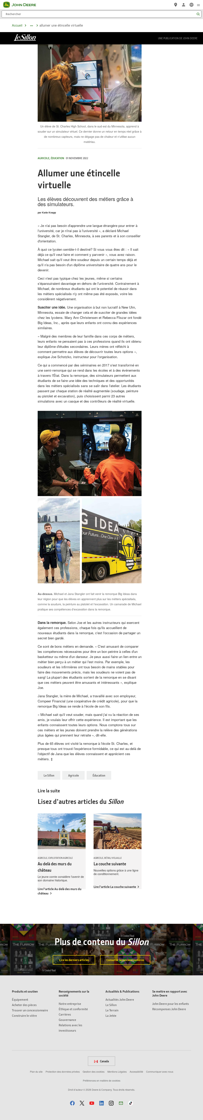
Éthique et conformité (73, 1009)
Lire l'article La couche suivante (115, 887)
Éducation (99, 775)
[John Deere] (22, 5)
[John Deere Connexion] (184, 5)
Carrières (65, 1014)
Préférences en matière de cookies (101, 1080)
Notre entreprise (70, 1003)
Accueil (17, 25)
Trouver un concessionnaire (30, 1010)
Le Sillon (49, 775)
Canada (104, 1061)
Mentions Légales (117, 1071)
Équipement (20, 999)
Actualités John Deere (119, 999)
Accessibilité (136, 1071)
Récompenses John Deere (169, 1009)
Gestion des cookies (93, 1071)
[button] (72, 1103)
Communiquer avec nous (159, 1071)
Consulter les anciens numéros (125, 960)
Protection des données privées (63, 1071)
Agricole (73, 775)
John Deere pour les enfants (170, 1003)
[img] (90, 453)
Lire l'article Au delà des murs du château (59, 891)
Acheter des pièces (24, 1005)
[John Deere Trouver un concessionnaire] (176, 5)
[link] (191, 5)
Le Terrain (111, 1010)
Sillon (116, 801)
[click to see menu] (198, 5)
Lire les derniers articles (74, 960)
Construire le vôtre (24, 1015)
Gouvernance (67, 1020)
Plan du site (36, 1071)
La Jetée (110, 1015)
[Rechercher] (198, 14)
